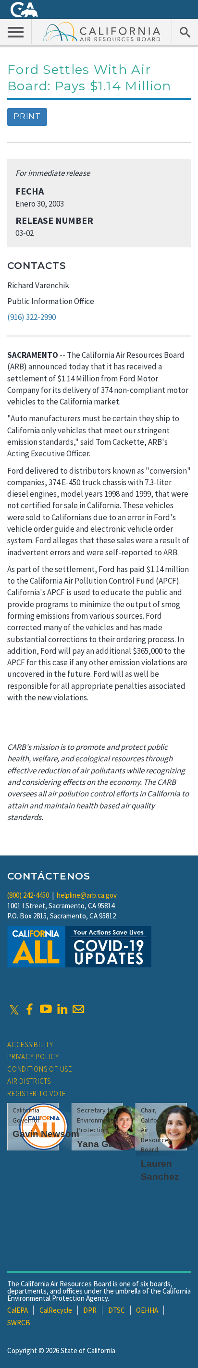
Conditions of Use (39, 1069)
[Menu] (16, 31)
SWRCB (18, 1322)
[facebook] (29, 1009)
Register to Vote (36, 1093)
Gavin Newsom (45, 1134)
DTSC (116, 1310)
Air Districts (29, 1081)
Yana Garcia (103, 1144)
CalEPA (17, 1310)
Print (27, 116)
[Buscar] (185, 31)
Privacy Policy (33, 1056)
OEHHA (147, 1310)
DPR (90, 1310)
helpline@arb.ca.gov (87, 895)
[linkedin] (62, 1009)
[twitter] (14, 1009)
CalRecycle (55, 1310)
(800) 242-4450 (28, 895)
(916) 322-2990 (31, 317)
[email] (78, 1009)
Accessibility (30, 1044)
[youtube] (45, 1009)
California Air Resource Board (102, 31)
